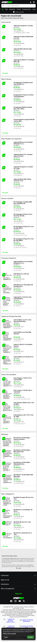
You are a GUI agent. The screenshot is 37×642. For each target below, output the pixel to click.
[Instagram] (16, 601)
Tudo (6, 9)
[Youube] (20, 601)
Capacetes (12, 9)
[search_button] (3, 6)
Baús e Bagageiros (7, 494)
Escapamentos (26, 9)
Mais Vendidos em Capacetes (11, 139)
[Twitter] (25, 601)
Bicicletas (4, 434)
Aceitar (30, 637)
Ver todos (5, 73)
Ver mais (18, 568)
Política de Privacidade (9, 633)
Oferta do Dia (6, 22)
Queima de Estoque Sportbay (11, 316)
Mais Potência (6, 79)
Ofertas (19, 9)
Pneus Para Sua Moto (8, 374)
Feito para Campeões (8, 258)
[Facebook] (12, 601)
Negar (6, 637)
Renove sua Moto (7, 198)
